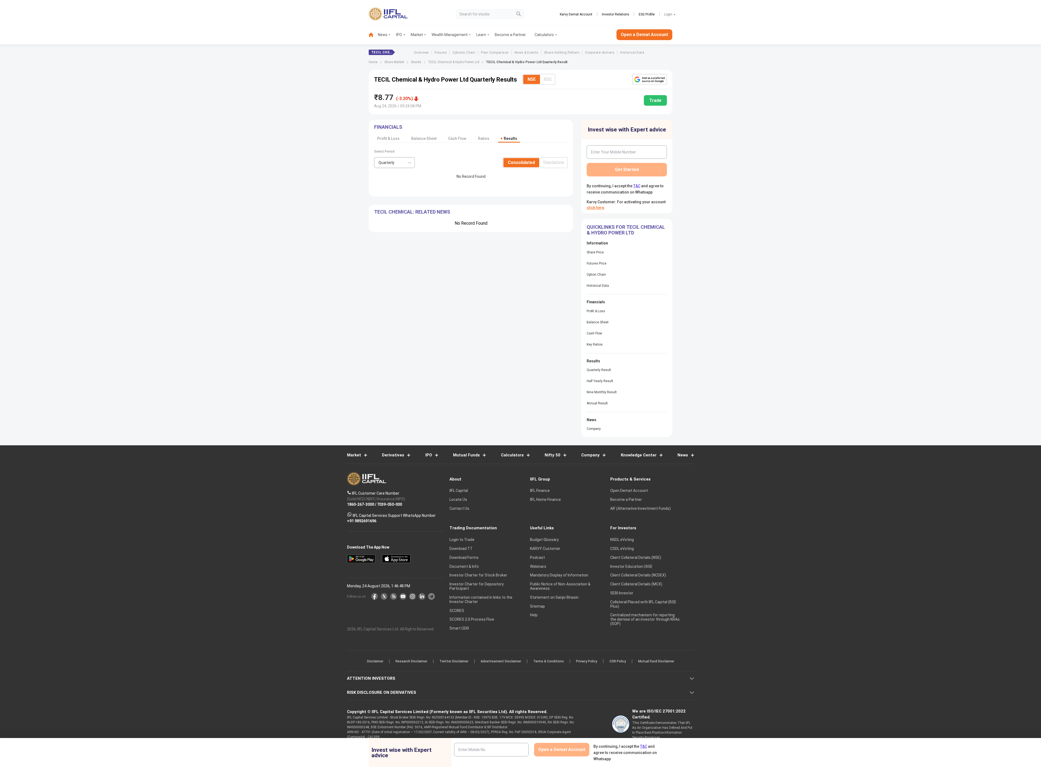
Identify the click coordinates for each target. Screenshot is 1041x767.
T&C (491, 419)
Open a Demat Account (482, 402)
